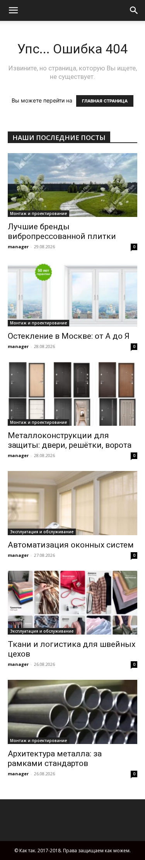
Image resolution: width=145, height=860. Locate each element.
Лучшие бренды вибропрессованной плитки (62, 231)
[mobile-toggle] (13, 10)
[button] (134, 10)
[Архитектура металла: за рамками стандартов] (72, 712)
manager (18, 246)
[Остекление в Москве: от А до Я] (72, 294)
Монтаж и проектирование (38, 213)
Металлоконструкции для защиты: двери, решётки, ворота (69, 440)
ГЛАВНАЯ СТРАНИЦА (105, 101)
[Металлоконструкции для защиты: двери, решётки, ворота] (72, 394)
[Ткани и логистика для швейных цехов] (72, 603)
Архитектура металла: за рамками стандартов (55, 758)
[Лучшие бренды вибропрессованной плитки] (72, 185)
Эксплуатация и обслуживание (41, 531)
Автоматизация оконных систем (71, 544)
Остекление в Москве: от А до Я (69, 336)
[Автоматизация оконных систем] (72, 503)
